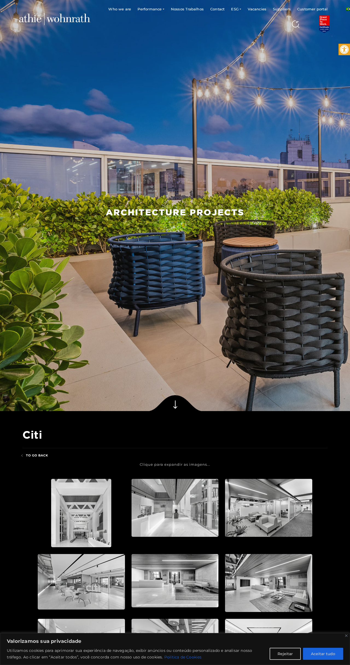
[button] (344, 49)
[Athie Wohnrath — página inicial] (54, 18)
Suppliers (282, 9)
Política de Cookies (183, 657)
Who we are (119, 9)
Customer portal (312, 9)
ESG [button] (235, 9)
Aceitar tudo (323, 653)
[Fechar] (346, 635)
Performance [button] (150, 9)
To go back (37, 455)
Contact (217, 9)
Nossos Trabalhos (187, 9)
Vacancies (257, 9)
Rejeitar (285, 653)
